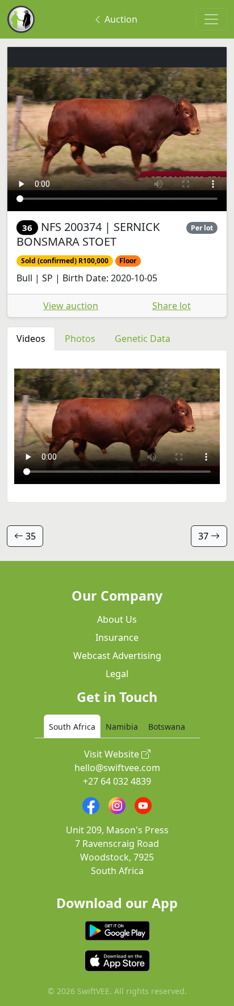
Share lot (171, 305)
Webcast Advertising (117, 655)
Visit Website (112, 754)
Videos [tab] (30, 338)
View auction (70, 305)
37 (204, 536)
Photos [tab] (80, 338)
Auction (119, 19)
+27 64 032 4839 (117, 781)
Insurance (117, 637)
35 (29, 536)
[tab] (72, 726)
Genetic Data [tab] (142, 338)
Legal (117, 673)
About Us (117, 619)
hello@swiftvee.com (117, 767)
